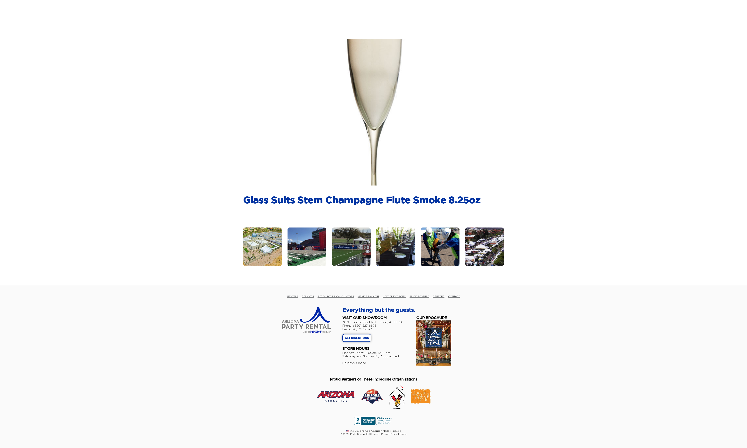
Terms (403, 434)
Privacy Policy (389, 434)
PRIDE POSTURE (419, 296)
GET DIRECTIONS (357, 338)
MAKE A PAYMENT (368, 296)
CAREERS (439, 296)
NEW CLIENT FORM (394, 296)
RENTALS (292, 296)
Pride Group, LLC (360, 434)
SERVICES (308, 296)
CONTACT (454, 296)
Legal (376, 434)
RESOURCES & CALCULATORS (336, 296)
